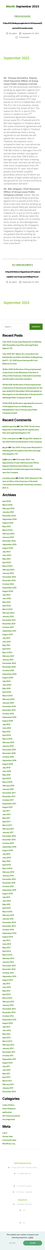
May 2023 (6, 559)
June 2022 (6, 598)
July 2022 (6, 595)
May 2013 (6, 991)
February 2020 (8, 699)
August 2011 (7, 1063)
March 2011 (7, 1081)
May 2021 (6, 645)
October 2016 (8, 843)
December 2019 (9, 706)
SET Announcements (22, 265)
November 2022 (9, 580)
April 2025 (6, 501)
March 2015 (7, 912)
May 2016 (6, 861)
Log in (4, 1133)
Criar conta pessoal (10, 438)
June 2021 (6, 642)
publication (7, 1112)
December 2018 (9, 750)
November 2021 (8, 624)
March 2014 (7, 955)
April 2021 (6, 649)
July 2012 (6, 1027)
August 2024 (7, 523)
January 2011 (7, 1088)
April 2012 (6, 1038)
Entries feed (7, 1136)
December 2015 (9, 879)
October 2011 (7, 1056)
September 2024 (9, 519)
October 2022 (8, 584)
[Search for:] (15, 327)
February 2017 (8, 829)
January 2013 (8, 1005)
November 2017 (8, 796)
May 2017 (6, 818)
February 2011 (8, 1084)
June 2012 (6, 1030)
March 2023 (7, 566)
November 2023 (9, 541)
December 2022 (9, 577)
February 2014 (8, 958)
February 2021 (8, 656)
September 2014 (9, 933)
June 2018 (6, 771)
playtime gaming (9, 426)
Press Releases (22, 16)
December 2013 (9, 966)
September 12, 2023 (30, 33)
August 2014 (7, 937)
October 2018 (8, 757)
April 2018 (6, 778)
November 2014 (9, 926)
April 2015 (6, 908)
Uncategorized (8, 1119)
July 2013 (6, 984)
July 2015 (6, 897)
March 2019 (7, 739)
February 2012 (8, 1045)
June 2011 (6, 1070)
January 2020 (8, 703)
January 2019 (8, 746)
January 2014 (8, 962)
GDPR (30, 1237)
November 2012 (8, 1012)
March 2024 (7, 530)
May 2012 (6, 1034)
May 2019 (6, 732)
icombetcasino (8, 478)
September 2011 (9, 1059)
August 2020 (7, 678)
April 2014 (6, 951)
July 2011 (6, 1066)
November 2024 (9, 516)
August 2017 (7, 807)
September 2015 (9, 890)
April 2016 (6, 865)
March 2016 (7, 868)
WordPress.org (8, 1144)
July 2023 (6, 552)
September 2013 (9, 976)
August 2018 (7, 764)
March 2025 (7, 505)
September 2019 (9, 717)
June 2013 (6, 987)
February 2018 (8, 786)
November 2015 (8, 883)
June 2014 (6, 944)
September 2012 (9, 1020)
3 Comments (24, 37)
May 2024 (6, 526)
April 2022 (6, 606)
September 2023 (9, 544)
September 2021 (9, 631)
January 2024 (8, 537)
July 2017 (6, 811)
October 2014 (8, 930)
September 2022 (9, 588)
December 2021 (9, 620)
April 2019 (6, 735)
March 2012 (7, 1041)
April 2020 (6, 692)
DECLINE (12, 1243)
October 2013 (8, 973)
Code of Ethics (8, 1105)
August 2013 (7, 980)
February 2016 (8, 872)
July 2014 (6, 940)
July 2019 (6, 724)
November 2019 (9, 710)
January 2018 (8, 789)
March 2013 (7, 998)
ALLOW (32, 1243)
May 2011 (6, 1074)
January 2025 (8, 512)
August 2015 (7, 894)
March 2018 (7, 782)
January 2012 (8, 1048)
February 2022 (8, 613)
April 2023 (6, 562)
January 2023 (8, 573)
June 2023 (6, 555)
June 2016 (6, 858)
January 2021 (8, 660)
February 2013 (8, 1002)
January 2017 (8, 832)
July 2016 (6, 854)
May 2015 (6, 904)
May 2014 (6, 948)
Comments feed (9, 1140)
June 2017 (6, 814)
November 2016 (9, 840)
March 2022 (7, 609)
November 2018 (9, 753)
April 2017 (6, 822)
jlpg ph (5, 447)
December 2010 (9, 1092)
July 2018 (6, 768)
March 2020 (7, 696)
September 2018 (9, 760)
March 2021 (7, 652)
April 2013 (6, 994)
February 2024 (8, 534)
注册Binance (7, 459)
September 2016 (9, 847)
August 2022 (7, 591)
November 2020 (9, 667)
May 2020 (6, 688)
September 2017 (9, 804)
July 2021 (6, 638)
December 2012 (9, 1009)
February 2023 (8, 570)
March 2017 (7, 825)
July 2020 (6, 681)
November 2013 (8, 969)
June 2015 (6, 901)
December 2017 (9, 793)
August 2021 (7, 634)
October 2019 (8, 714)
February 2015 (8, 915)
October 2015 (8, 886)
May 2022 (6, 602)
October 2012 (8, 1016)
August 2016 (7, 850)
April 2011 (6, 1077)
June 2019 (6, 728)
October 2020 (8, 670)
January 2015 (8, 919)
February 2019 (8, 742)
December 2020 (9, 663)
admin (14, 33)
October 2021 (8, 627)
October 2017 (8, 800)
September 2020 (9, 674)
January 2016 (8, 876)
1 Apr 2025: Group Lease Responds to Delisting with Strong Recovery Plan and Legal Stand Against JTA (21, 345)
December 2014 (9, 922)
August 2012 (7, 1023)
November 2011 (8, 1052)
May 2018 (6, 775)
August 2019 (7, 721)
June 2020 (6, 685)
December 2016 (9, 836)
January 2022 (8, 616)
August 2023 (7, 548)
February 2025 (8, 508)
